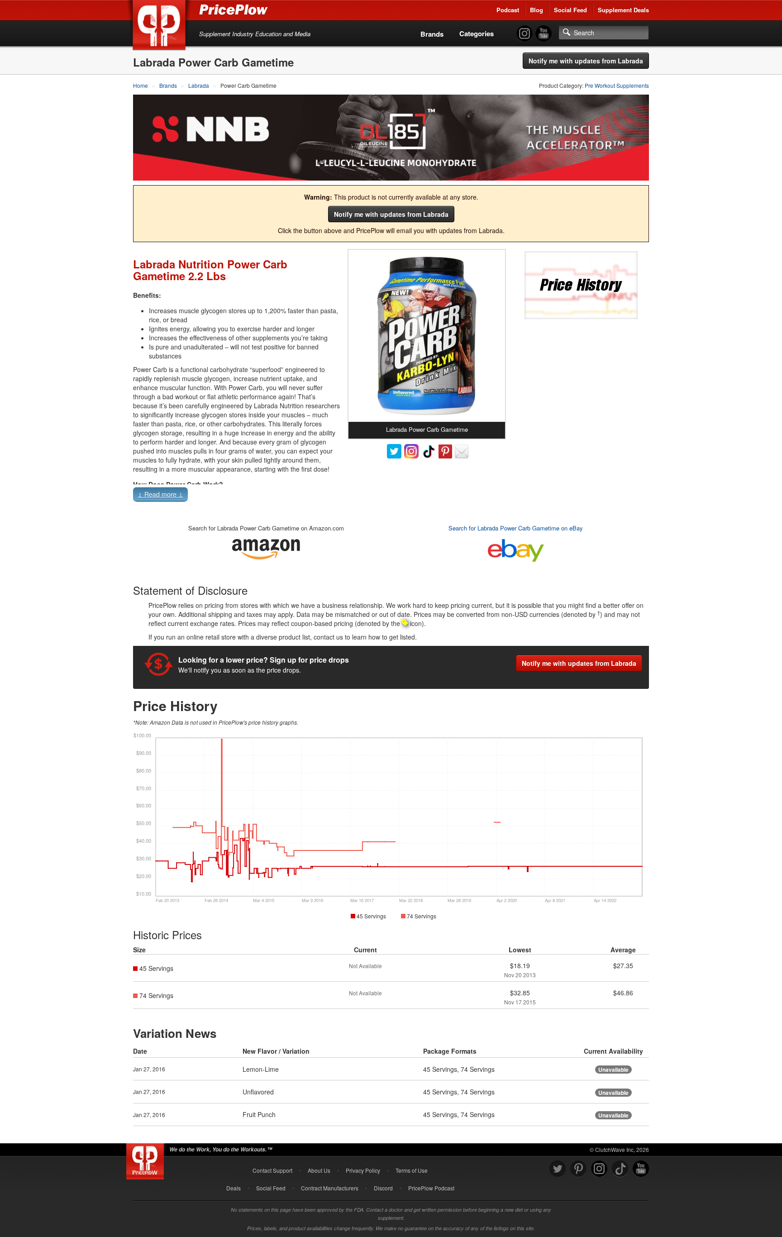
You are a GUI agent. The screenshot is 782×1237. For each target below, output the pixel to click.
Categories (476, 33)
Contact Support (272, 1170)
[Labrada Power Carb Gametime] (427, 335)
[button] (391, 496)
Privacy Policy (363, 1170)
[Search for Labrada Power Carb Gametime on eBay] (516, 548)
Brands (431, 34)
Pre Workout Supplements (617, 85)
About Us (319, 1170)
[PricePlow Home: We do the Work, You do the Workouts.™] (161, 26)
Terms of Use (412, 1170)
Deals (233, 1188)
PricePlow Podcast (431, 1188)
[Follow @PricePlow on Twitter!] (557, 1169)
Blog (536, 9)
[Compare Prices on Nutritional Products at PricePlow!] (146, 1159)
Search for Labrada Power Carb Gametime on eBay (515, 528)
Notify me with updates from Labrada (586, 60)
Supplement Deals (623, 9)
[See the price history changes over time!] (581, 284)
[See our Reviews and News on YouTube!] (641, 1169)
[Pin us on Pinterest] (578, 1169)
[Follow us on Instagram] (599, 1169)
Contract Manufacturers (329, 1188)
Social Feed (570, 9)
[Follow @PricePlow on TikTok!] (620, 1169)
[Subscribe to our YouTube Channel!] (543, 33)
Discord (383, 1188)
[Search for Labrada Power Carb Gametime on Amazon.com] (266, 547)
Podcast (507, 9)
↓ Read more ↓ (160, 494)
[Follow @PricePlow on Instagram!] (524, 33)
